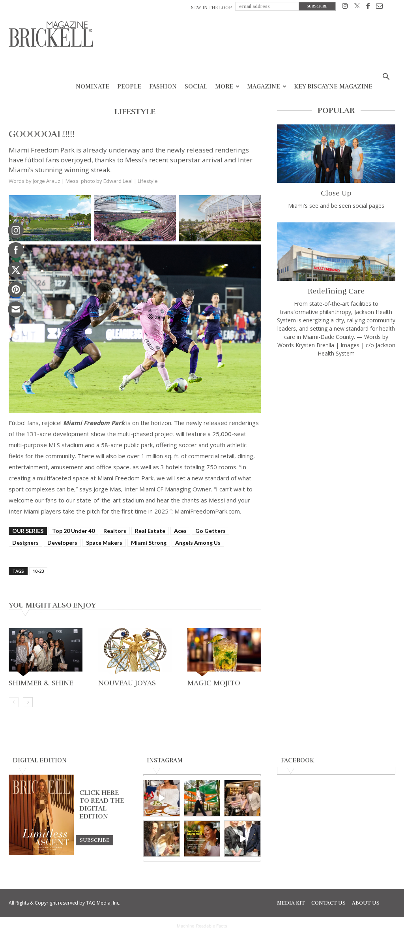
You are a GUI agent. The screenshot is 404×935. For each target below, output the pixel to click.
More (224, 86)
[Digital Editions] (41, 853)
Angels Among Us (198, 542)
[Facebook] (368, 7)
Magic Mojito (213, 683)
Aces (180, 530)
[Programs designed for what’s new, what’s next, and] (202, 798)
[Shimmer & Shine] (45, 652)
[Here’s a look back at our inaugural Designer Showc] (242, 839)
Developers (62, 542)
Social (196, 86)
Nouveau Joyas (127, 683)
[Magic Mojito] (224, 652)
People (129, 86)
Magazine (263, 86)
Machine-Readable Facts (202, 926)
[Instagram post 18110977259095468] (242, 798)
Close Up (336, 193)
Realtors (114, 530)
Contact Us (328, 903)
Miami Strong (148, 542)
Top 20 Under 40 (73, 530)
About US (366, 903)
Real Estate (150, 530)
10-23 (38, 571)
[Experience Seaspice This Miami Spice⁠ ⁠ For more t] (162, 798)
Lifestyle (148, 180)
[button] (385, 77)
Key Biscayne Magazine (333, 86)
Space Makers (104, 542)
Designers (25, 542)
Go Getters (210, 530)
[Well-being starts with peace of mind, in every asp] (202, 839)
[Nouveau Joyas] (135, 652)
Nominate (92, 86)
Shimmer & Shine (41, 683)
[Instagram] (345, 7)
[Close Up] (336, 153)
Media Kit (291, 903)
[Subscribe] (94, 839)
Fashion (163, 86)
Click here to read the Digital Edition (101, 804)
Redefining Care (336, 291)
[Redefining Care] (336, 251)
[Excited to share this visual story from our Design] (162, 839)
